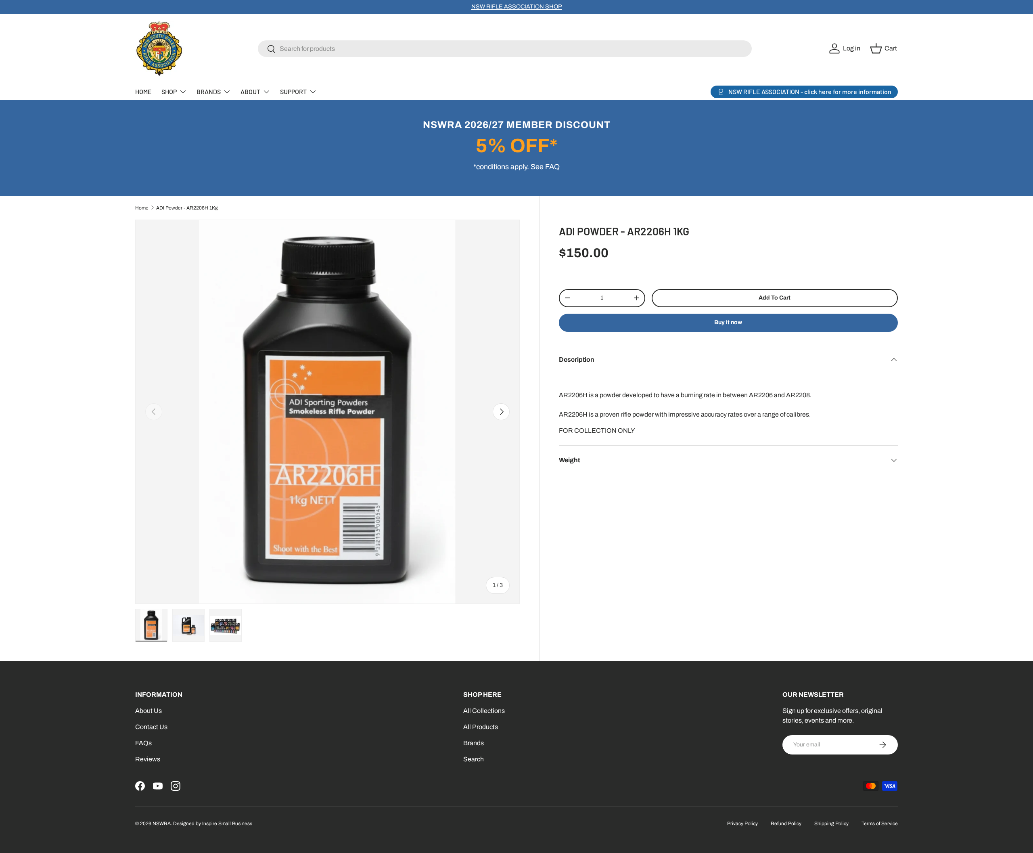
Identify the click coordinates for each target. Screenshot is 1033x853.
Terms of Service (880, 823)
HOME (143, 91)
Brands (473, 743)
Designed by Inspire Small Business (212, 823)
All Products (480, 726)
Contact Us (151, 726)
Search (473, 759)
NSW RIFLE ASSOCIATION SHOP (516, 6)
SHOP (169, 91)
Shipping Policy (831, 823)
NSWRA (162, 823)
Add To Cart (774, 298)
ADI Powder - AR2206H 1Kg (187, 207)
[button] (885, 48)
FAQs (143, 743)
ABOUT (250, 91)
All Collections (484, 710)
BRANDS (209, 91)
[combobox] (505, 48)
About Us (148, 710)
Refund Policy (786, 823)
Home (141, 207)
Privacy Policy (742, 823)
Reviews (147, 759)
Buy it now (728, 322)
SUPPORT (293, 91)
